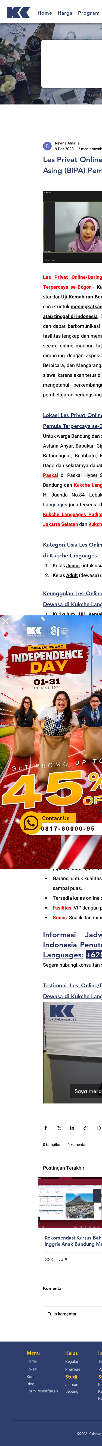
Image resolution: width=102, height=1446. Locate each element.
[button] (5, 621)
